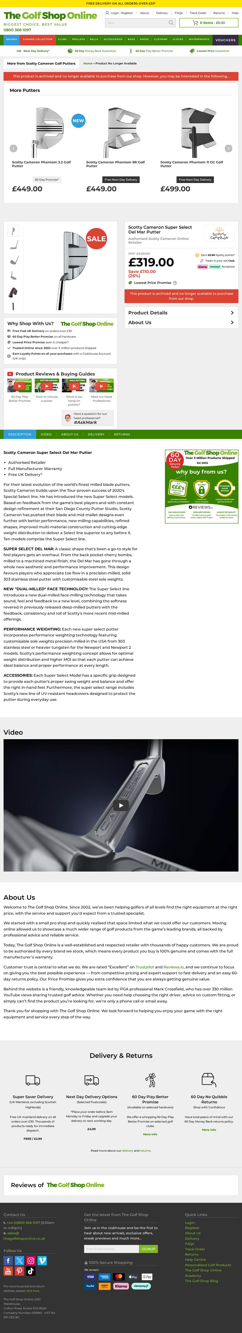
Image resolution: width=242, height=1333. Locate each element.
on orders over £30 (42, 331)
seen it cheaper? (41, 342)
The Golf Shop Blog (201, 1281)
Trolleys (78, 39)
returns (145, 1150)
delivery (127, 1150)
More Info (150, 1134)
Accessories (113, 39)
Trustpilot (145, 967)
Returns (219, 13)
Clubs (62, 39)
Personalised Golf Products (208, 1265)
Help (235, 13)
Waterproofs (199, 39)
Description (19, 434)
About (144, 13)
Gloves (178, 39)
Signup (148, 1249)
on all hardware (44, 336)
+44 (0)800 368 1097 (23, 1223)
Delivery (162, 13)
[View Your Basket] (209, 22)
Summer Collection (37, 39)
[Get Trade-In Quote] (199, 260)
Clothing (161, 39)
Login (115, 13)
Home (88, 63)
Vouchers (226, 40)
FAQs (179, 13)
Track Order (198, 13)
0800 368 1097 (17, 30)
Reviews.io (174, 967)
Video (46, 434)
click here (32, 1291)
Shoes (144, 39)
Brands (11, 39)
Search (171, 22)
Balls (94, 39)
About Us (139, 322)
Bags (131, 39)
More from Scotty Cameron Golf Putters (41, 63)
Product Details (148, 313)
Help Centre (195, 1259)
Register (127, 13)
